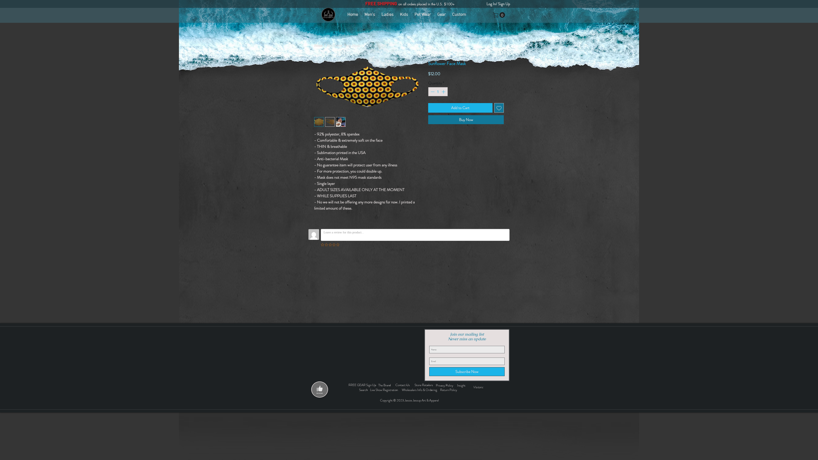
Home (318, 45)
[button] (499, 15)
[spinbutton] (438, 91)
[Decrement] (432, 91)
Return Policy (449, 390)
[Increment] (444, 91)
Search (364, 390)
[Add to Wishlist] (499, 108)
